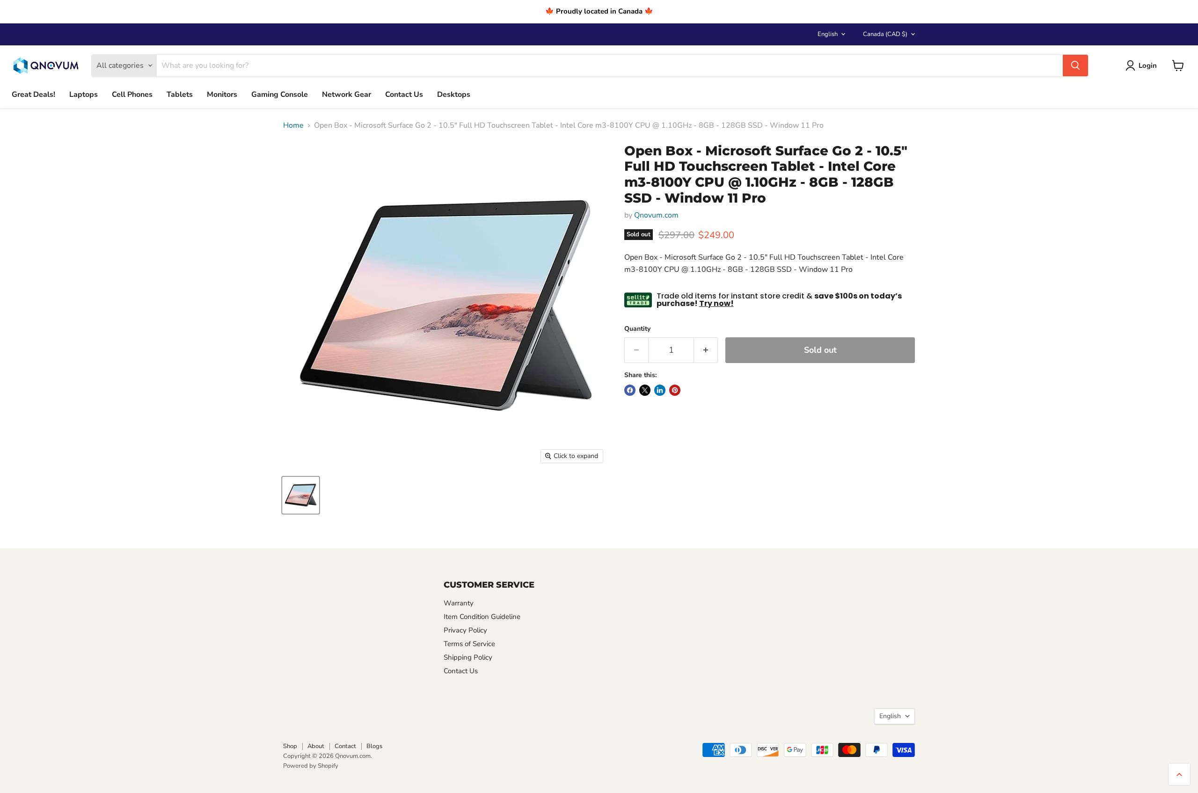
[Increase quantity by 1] (706, 350)
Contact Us (404, 94)
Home (293, 125)
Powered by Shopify (310, 766)
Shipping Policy (468, 657)
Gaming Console (279, 94)
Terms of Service (469, 643)
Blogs (374, 746)
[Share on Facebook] (630, 390)
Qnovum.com (656, 215)
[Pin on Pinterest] (674, 390)
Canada (885, 34)
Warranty (459, 603)
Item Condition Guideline (482, 616)
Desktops (453, 94)
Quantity (637, 329)
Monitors (222, 94)
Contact (345, 746)
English (828, 34)
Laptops (83, 94)
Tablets (180, 94)
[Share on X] (644, 390)
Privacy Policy (465, 630)
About (315, 746)
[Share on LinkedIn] (659, 390)
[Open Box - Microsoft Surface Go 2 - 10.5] (300, 495)
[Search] (1075, 65)
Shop (290, 746)
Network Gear (346, 94)
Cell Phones (132, 94)
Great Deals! (33, 94)
